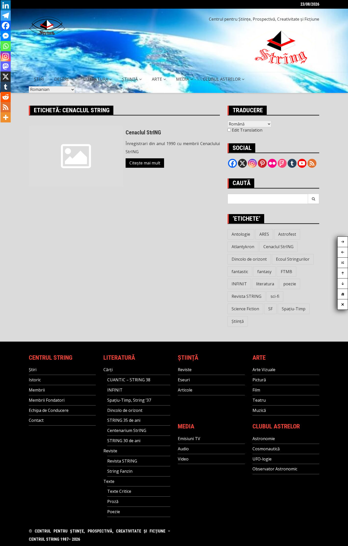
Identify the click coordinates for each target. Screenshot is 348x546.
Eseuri (184, 380)
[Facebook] (6, 26)
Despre (61, 79)
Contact (36, 420)
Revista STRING (246, 296)
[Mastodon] (6, 66)
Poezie (113, 511)
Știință (130, 79)
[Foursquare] (282, 163)
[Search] (313, 199)
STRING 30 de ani (123, 440)
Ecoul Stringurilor (293, 259)
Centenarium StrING (126, 430)
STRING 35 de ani (123, 420)
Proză (112, 501)
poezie (289, 284)
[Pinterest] (262, 163)
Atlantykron (243, 246)
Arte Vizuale (263, 369)
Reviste (110, 451)
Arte (157, 79)
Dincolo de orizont (249, 259)
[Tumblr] (6, 87)
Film (256, 390)
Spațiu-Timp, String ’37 (129, 400)
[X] (6, 77)
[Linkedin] (6, 5)
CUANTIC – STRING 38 (128, 380)
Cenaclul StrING (143, 132)
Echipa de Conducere (49, 410)
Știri (39, 79)
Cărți (108, 369)
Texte (108, 481)
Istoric (35, 380)
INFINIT (239, 284)
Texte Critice (119, 491)
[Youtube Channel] (302, 163)
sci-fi (275, 296)
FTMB (286, 271)
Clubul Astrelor (221, 79)
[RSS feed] (311, 163)
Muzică (259, 410)
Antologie (241, 234)
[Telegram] (6, 15)
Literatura (95, 79)
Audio (183, 449)
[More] (6, 117)
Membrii (37, 390)
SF (270, 309)
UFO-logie (262, 459)
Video (183, 459)
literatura (265, 284)
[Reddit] (6, 97)
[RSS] (6, 107)
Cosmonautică (266, 449)
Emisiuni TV (189, 438)
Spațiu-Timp (293, 309)
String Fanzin (119, 471)
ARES (264, 234)
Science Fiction (245, 309)
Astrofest (287, 234)
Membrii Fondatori (46, 400)
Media (182, 79)
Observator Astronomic (274, 469)
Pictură (259, 380)
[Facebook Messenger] (6, 36)
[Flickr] (272, 163)
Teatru (259, 400)
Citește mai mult (144, 163)
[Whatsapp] (6, 46)
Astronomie (263, 438)
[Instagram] (6, 56)
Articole (185, 390)
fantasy (264, 271)
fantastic (240, 271)
